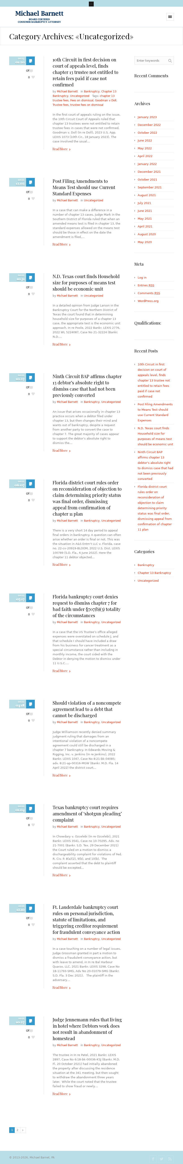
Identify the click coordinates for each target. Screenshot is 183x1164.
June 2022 (145, 140)
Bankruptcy (92, 91)
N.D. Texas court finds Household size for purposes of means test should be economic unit (86, 282)
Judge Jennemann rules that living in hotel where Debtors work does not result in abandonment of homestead (87, 1028)
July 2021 (144, 203)
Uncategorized (79, 96)
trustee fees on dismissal (86, 104)
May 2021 (145, 218)
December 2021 (149, 171)
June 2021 (145, 210)
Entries (146, 285)
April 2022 (145, 156)
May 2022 (145, 148)
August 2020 (147, 234)
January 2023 (147, 117)
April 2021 (145, 226)
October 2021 (147, 179)
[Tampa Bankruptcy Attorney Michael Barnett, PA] (39, 16)
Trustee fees (61, 104)
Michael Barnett (67, 91)
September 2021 (150, 187)
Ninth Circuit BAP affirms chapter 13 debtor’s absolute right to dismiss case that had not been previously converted (87, 385)
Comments (149, 293)
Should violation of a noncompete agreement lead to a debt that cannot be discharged (87, 709)
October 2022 (147, 132)
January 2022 (147, 164)
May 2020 (145, 242)
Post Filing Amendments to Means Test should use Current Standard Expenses (84, 187)
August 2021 (147, 195)
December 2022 (149, 125)
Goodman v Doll (105, 100)
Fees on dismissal (81, 100)
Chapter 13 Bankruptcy (154, 573)
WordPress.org (148, 301)
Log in (142, 277)
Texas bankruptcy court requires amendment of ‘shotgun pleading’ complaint (87, 813)
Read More (60, 149)
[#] (153, 1159)
